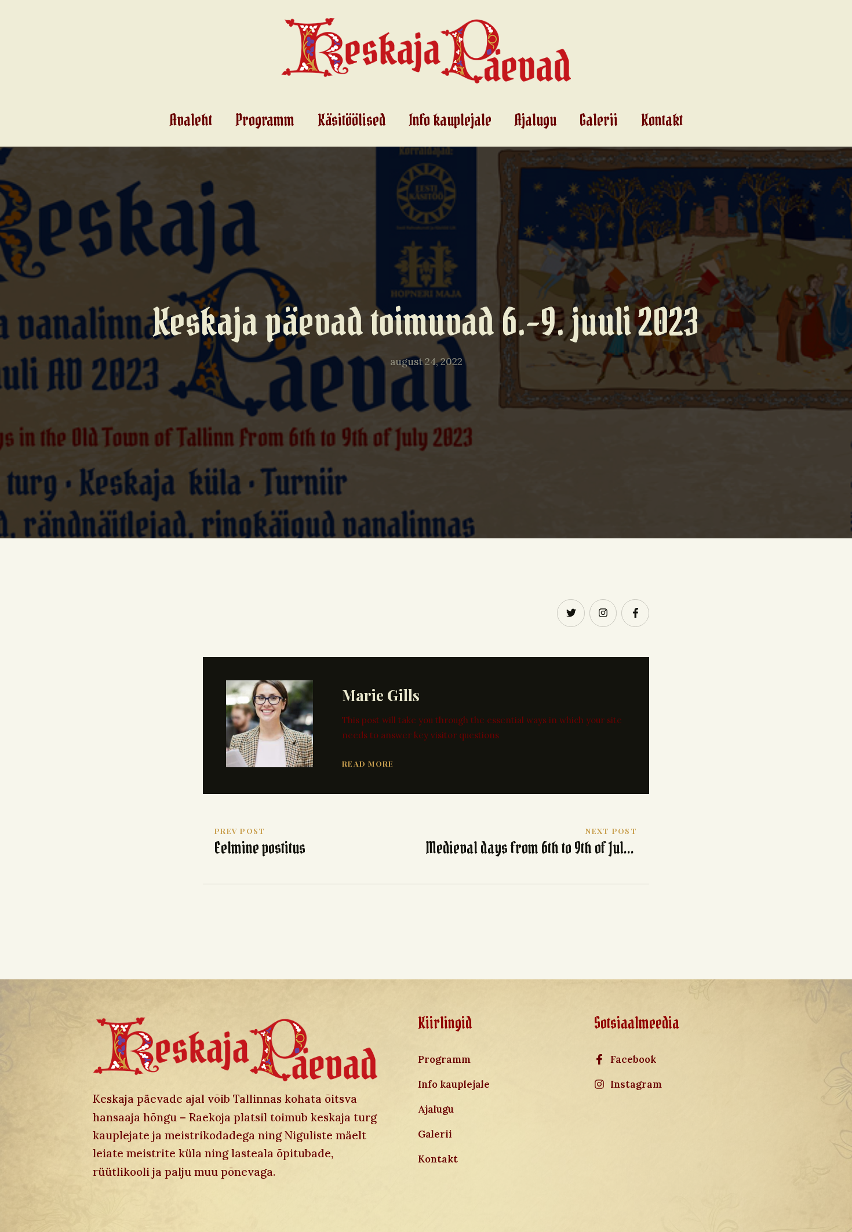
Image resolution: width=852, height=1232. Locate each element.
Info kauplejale (450, 120)
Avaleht (191, 120)
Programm (264, 120)
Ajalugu (535, 120)
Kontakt (662, 120)
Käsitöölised (351, 120)
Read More (368, 763)
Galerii (599, 120)
